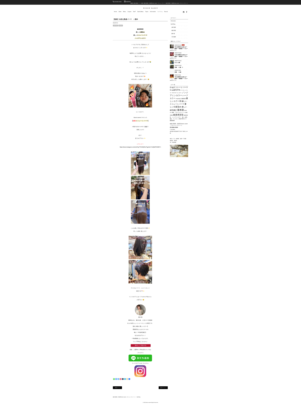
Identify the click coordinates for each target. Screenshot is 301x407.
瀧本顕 (180, 110)
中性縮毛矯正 (178, 98)
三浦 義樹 (173, 36)
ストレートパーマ (142, 35)
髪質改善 (172, 120)
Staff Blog (115, 25)
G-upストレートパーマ (179, 87)
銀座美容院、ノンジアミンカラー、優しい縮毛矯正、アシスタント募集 (179, 117)
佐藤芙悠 (183, 98)
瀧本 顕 (120, 25)
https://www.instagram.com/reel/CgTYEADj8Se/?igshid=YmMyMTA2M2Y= (140, 147)
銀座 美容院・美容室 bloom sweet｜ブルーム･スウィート (124, 396)
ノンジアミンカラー (140, 38)
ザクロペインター (177, 92)
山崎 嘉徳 (173, 27)
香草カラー (184, 118)
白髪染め (142, 32)
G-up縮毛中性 (175, 90)
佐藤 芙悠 (173, 30)
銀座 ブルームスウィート (178, 112)
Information (173, 20)
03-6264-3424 (117, 1)
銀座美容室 (178, 115)
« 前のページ (117, 387)
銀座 (138, 29)
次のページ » (163, 387)
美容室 (141, 29)
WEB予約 (128, 1)
